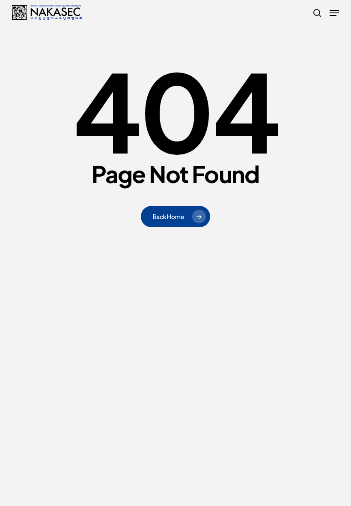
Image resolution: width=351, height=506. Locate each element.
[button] (334, 13)
